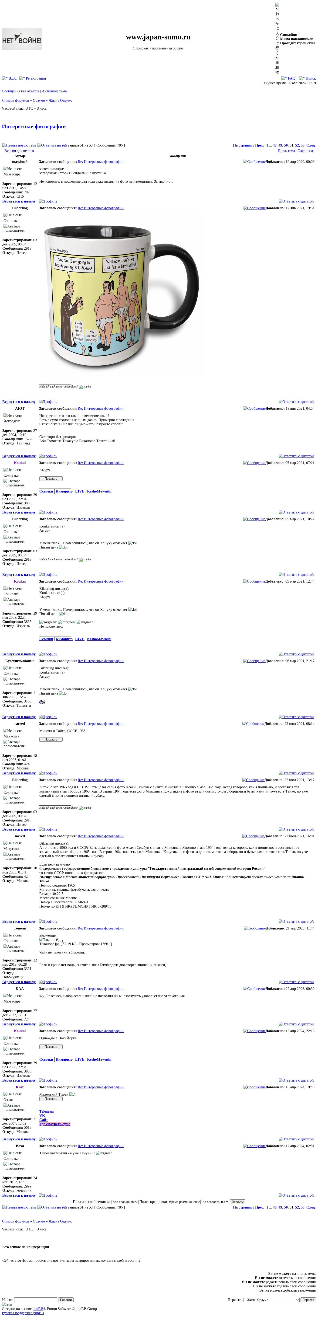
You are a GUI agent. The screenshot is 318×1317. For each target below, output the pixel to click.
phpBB (38, 1309)
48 (275, 145)
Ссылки (46, 491)
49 (280, 145)
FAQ (291, 78)
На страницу (243, 145)
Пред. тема (286, 151)
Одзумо (39, 100)
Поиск (310, 78)
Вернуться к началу (19, 201)
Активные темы (55, 91)
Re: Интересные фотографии (101, 162)
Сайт (43, 1120)
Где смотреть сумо (55, 1124)
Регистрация (35, 78)
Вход (12, 78)
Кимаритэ (64, 491)
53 (302, 145)
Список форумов (15, 100)
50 (286, 145)
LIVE (80, 491)
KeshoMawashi (99, 491)
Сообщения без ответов (20, 91)
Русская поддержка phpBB (23, 1313)
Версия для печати (19, 151)
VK (42, 1116)
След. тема (306, 151)
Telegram (46, 1111)
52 (297, 145)
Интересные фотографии (34, 126)
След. (311, 145)
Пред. (259, 145)
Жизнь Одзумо (60, 100)
